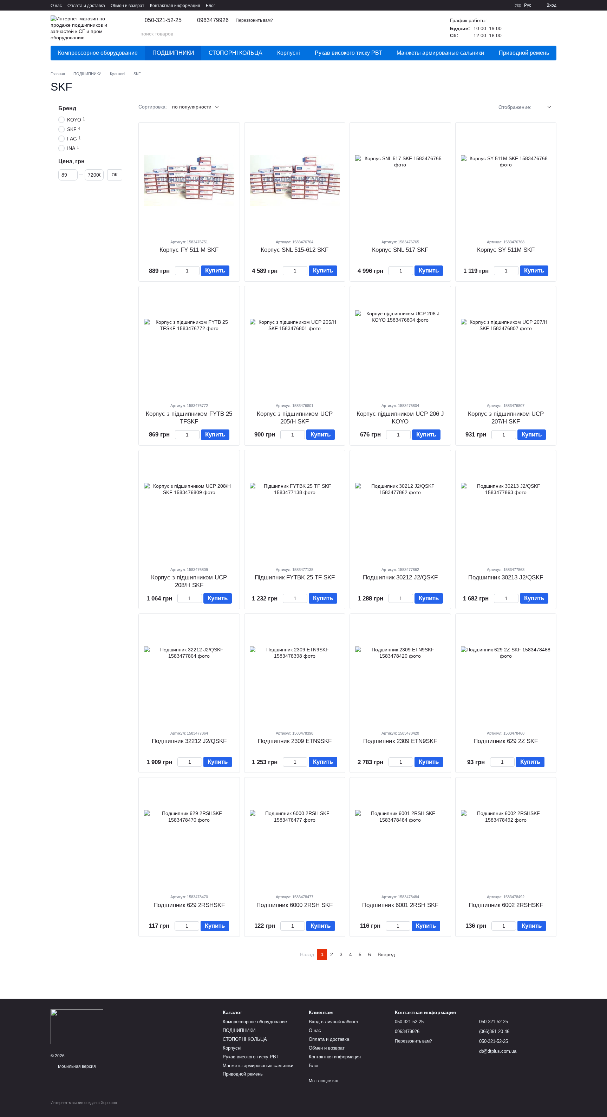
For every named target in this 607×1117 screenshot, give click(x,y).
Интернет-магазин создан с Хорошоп (84, 1102)
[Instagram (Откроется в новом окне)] (479, 5)
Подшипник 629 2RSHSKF (189, 905)
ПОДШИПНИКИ (173, 53)
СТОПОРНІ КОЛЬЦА (235, 53)
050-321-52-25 (163, 20)
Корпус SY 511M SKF (506, 250)
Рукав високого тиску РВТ (348, 53)
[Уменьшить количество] (178, 271)
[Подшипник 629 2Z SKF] (506, 671)
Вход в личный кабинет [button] (334, 1021)
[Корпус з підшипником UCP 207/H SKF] (506, 344)
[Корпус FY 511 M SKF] (189, 180)
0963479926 (213, 20)
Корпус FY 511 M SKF (188, 250)
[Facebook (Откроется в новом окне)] (496, 5)
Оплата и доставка (86, 5)
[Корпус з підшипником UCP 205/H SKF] (295, 344)
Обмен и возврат (127, 5)
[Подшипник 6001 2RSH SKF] (400, 835)
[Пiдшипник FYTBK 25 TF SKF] (295, 508)
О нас (56, 5)
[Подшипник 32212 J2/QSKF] (189, 671)
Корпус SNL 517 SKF (400, 250)
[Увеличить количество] (196, 271)
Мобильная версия (76, 1066)
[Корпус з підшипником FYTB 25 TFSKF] (189, 344)
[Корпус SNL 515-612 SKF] (295, 180)
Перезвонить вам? (254, 20)
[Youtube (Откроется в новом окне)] (505, 5)
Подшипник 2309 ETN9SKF (295, 741)
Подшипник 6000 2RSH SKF (294, 905)
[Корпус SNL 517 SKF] (400, 180)
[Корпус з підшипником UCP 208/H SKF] (189, 508)
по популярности (191, 107)
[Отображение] (543, 107)
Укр (518, 5)
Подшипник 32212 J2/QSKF (189, 741)
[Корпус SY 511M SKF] (506, 180)
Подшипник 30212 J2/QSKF (400, 577)
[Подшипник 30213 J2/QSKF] (506, 508)
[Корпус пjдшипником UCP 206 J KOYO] (400, 344)
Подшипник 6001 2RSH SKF (400, 905)
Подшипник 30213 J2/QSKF (505, 577)
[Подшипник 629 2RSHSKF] (189, 835)
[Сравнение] (532, 28)
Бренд (67, 108)
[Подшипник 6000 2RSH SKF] (295, 835)
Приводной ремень (524, 53)
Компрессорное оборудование (98, 53)
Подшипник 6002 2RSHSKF (506, 905)
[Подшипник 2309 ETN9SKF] (295, 671)
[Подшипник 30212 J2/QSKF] (400, 508)
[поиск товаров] (421, 33)
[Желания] (514, 28)
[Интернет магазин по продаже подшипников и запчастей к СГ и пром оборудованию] (77, 1026)
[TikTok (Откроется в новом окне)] (488, 5)
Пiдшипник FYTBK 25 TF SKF (295, 577)
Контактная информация (175, 5)
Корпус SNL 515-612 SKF (294, 250)
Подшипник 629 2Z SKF (506, 741)
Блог (210, 5)
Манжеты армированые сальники (440, 53)
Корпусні (288, 53)
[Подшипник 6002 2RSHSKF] (506, 835)
